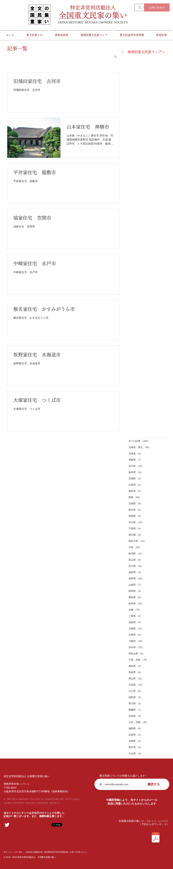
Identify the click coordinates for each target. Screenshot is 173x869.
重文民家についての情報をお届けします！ (124, 775)
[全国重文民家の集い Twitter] (7, 825)
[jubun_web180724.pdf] (155, 837)
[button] (115, 57)
